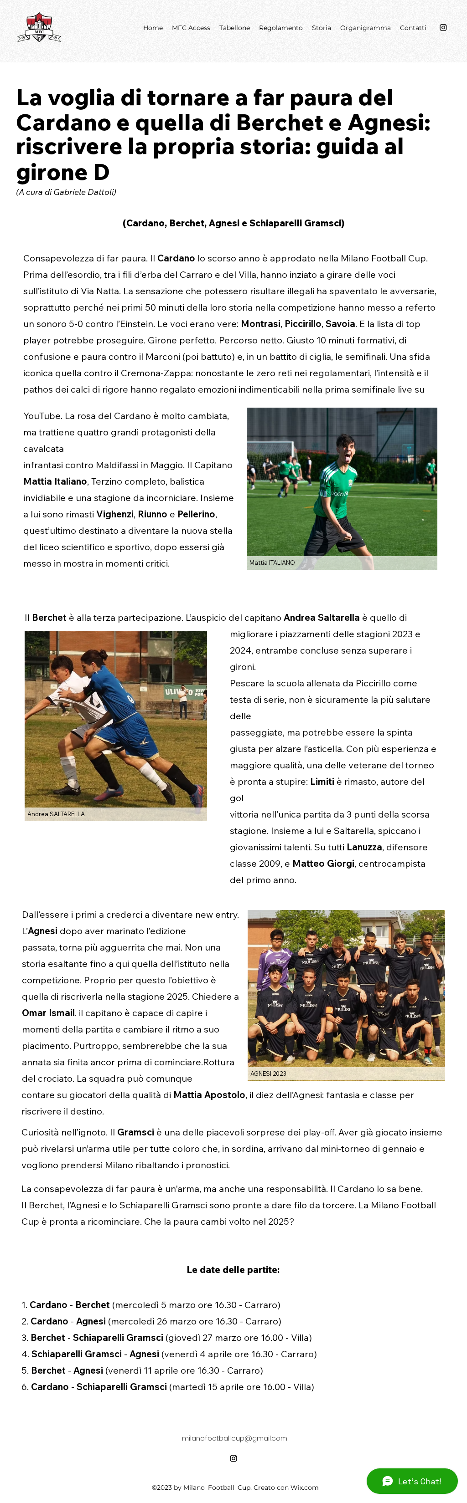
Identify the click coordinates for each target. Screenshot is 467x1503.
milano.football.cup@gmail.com (234, 1438)
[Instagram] (443, 27)
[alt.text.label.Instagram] (233, 1458)
